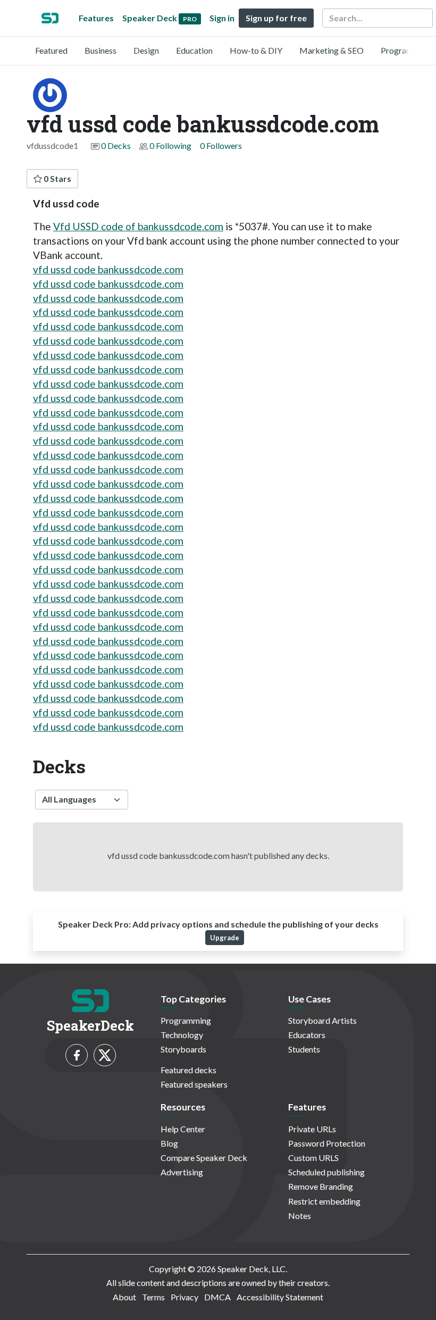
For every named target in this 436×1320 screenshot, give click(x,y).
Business (100, 50)
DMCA (217, 1297)
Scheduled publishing (326, 1172)
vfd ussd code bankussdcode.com (108, 269)
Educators (306, 1035)
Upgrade (224, 937)
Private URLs (312, 1129)
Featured (51, 50)
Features (96, 18)
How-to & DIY (256, 50)
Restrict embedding (324, 1201)
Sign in (221, 18)
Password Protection (326, 1143)
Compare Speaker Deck (204, 1157)
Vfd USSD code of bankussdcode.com (138, 226)
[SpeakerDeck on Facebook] (76, 1055)
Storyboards (183, 1049)
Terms (153, 1297)
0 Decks (116, 145)
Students (304, 1049)
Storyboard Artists (322, 1020)
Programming (406, 50)
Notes (299, 1215)
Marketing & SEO (331, 50)
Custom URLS (313, 1157)
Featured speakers (194, 1084)
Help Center (183, 1129)
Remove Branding (320, 1186)
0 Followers (221, 145)
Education (194, 50)
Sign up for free (276, 18)
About (124, 1297)
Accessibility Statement (280, 1297)
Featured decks (188, 1070)
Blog (169, 1143)
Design (146, 50)
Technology (182, 1035)
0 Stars (56, 178)
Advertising (182, 1172)
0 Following (170, 145)
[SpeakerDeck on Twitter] (105, 1055)
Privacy (184, 1297)
